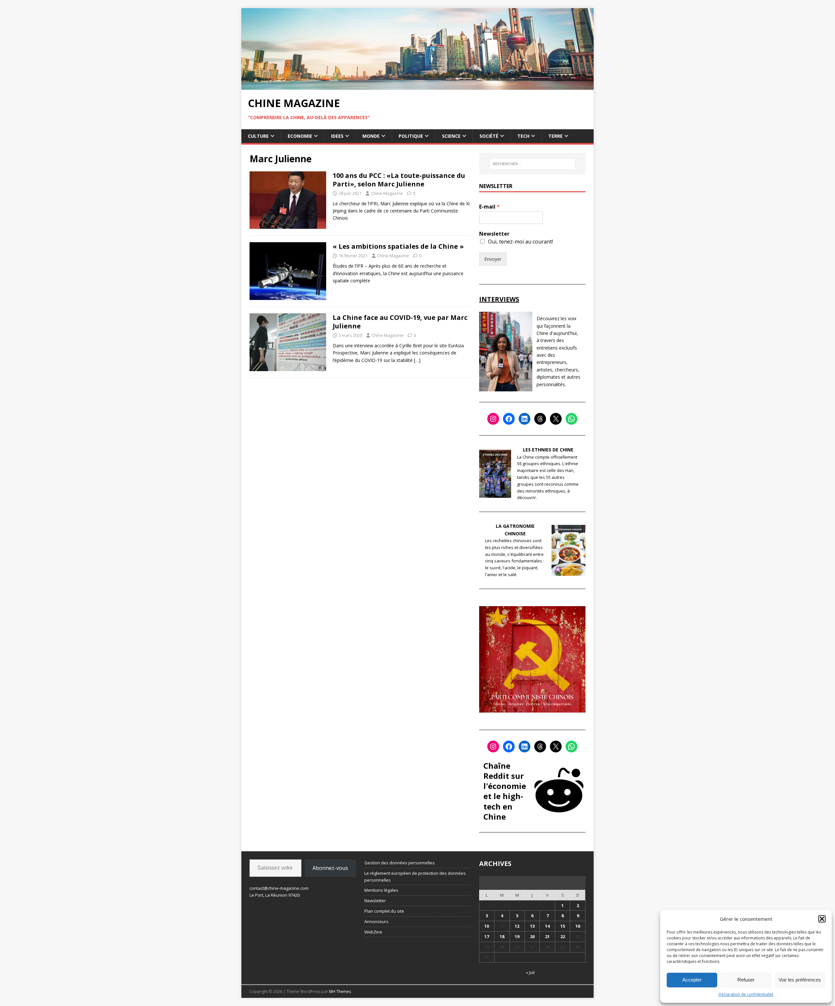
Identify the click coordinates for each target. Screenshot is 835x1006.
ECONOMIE (300, 136)
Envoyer (492, 259)
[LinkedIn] (524, 419)
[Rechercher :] (532, 163)
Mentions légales (381, 890)
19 (517, 936)
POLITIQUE (411, 136)
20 (532, 936)
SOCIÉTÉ (488, 136)
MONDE (371, 136)
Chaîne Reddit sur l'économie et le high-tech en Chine (504, 791)
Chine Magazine (387, 193)
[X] (556, 419)
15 (562, 926)
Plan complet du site (384, 911)
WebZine (373, 932)
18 (502, 936)
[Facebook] (509, 419)
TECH (523, 136)
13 (532, 926)
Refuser (745, 979)
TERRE (555, 136)
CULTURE (258, 136)
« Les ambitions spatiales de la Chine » (398, 246)
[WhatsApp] (571, 419)
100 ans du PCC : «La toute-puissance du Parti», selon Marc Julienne (399, 179)
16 (577, 926)
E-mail (489, 206)
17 (486, 936)
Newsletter (494, 233)
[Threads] (540, 419)
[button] (822, 919)
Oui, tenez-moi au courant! (520, 241)
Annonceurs (376, 921)
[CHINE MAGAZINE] (417, 86)
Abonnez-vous (330, 868)
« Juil (530, 972)
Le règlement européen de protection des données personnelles (415, 876)
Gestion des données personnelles (399, 863)
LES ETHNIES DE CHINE (548, 450)
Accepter (692, 979)
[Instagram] (493, 419)
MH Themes (340, 991)
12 (517, 926)
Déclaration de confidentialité (746, 994)
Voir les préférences (800, 979)
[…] (417, 360)
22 (562, 936)
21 (547, 936)
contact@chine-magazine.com (279, 888)
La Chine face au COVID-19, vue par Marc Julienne (400, 321)
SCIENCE (451, 136)
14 (547, 926)
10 (486, 926)
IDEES (337, 136)
